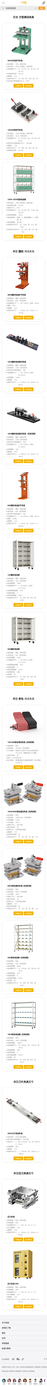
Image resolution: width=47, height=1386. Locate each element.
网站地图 (31, 1371)
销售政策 (18, 1371)
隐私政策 (5, 1371)
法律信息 (25, 1371)
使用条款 (12, 1371)
